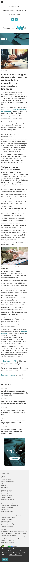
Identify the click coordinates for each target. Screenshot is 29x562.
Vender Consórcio (6, 480)
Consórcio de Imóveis (7, 492)
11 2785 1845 (15, 6)
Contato (3, 485)
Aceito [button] (5, 559)
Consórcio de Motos (6, 495)
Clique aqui (14, 458)
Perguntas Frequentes (7, 481)
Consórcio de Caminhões (8, 494)
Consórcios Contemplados (8, 504)
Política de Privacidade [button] (15, 555)
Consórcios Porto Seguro (8, 517)
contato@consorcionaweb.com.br (15, 10)
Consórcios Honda (6, 521)
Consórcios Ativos (6, 497)
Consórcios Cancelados (7, 499)
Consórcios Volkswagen (7, 523)
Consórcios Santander (7, 511)
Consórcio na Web (9, 361)
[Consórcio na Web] (14, 28)
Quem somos (4, 478)
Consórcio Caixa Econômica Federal (11, 516)
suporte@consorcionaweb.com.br (10, 539)
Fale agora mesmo (8, 375)
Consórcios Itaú (5, 509)
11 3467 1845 (15, 15)
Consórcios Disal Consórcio (8, 525)
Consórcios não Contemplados (9, 505)
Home (3, 476)
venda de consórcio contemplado (13, 110)
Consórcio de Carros (6, 490)
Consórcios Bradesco (7, 507)
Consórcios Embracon (7, 526)
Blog (2, 483)
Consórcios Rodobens (7, 519)
